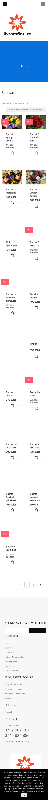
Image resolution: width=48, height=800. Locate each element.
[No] (44, 784)
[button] (12, 153)
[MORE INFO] (18, 153)
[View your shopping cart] (42, 24)
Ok (24, 795)
